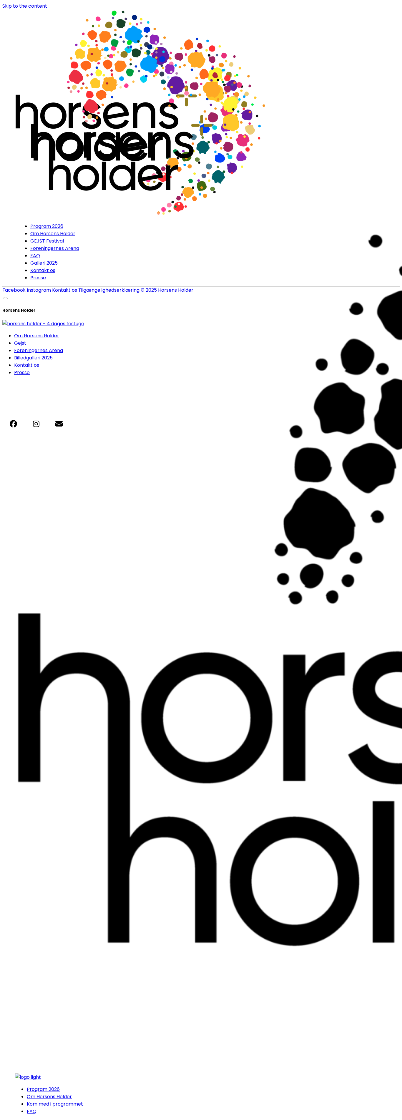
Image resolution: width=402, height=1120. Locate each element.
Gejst (20, 343)
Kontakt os (64, 290)
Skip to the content (24, 6)
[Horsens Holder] (43, 323)
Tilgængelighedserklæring (108, 290)
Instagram (39, 290)
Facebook (14, 290)
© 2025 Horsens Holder (167, 290)
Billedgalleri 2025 (33, 357)
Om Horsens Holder (36, 335)
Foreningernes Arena (38, 350)
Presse (22, 372)
